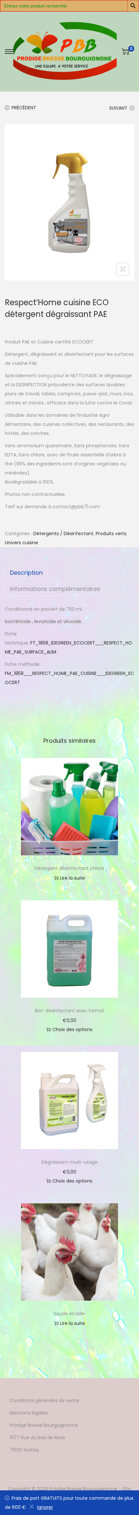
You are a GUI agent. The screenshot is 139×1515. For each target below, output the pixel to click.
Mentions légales (29, 1413)
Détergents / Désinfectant (63, 533)
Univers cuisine (21, 542)
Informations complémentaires (55, 589)
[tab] (69, 572)
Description (26, 573)
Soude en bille (69, 1313)
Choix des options (72, 1029)
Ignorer (45, 1507)
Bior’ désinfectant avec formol (69, 1010)
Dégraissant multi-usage (69, 1162)
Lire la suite (72, 878)
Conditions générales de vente (44, 1400)
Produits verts (111, 533)
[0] (125, 51)
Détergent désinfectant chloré (69, 868)
